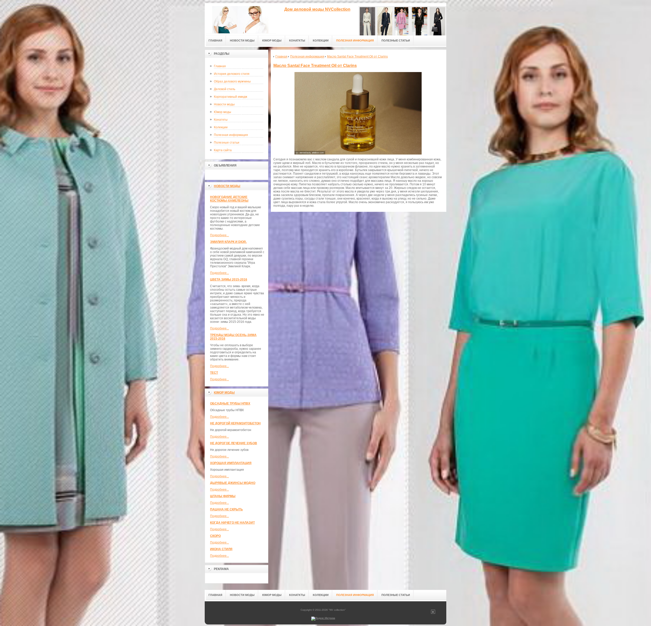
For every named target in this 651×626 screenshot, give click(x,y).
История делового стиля (231, 74)
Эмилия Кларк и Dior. (228, 242)
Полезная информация (231, 135)
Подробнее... (219, 235)
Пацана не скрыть (226, 509)
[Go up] (433, 612)
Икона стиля (221, 549)
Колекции (221, 127)
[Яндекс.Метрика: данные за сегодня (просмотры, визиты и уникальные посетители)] (323, 619)
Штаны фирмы (222, 496)
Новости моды (224, 104)
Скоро (215, 536)
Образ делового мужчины (232, 81)
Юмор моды (222, 112)
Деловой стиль (224, 89)
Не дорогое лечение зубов (233, 443)
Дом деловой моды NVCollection (317, 9)
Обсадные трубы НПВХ (230, 403)
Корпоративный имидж (230, 97)
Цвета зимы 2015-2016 (228, 279)
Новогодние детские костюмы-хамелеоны (229, 198)
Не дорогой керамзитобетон (235, 423)
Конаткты (221, 119)
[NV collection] (240, 18)
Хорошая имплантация (230, 463)
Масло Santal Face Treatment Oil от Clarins (315, 65)
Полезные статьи (226, 142)
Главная (220, 66)
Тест (214, 372)
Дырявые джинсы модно (232, 483)
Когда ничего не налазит (232, 522)
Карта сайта (223, 150)
